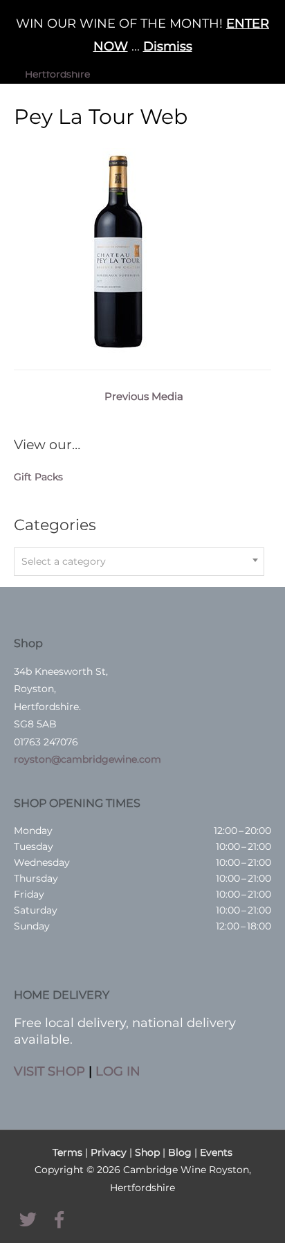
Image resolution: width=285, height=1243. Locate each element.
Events (216, 1152)
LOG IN (117, 1071)
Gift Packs (38, 476)
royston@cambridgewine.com (87, 759)
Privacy (109, 1152)
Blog (180, 1152)
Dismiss (167, 46)
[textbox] (139, 561)
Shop (147, 1152)
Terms (67, 1152)
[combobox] (139, 561)
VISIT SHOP (49, 1071)
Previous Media (143, 396)
